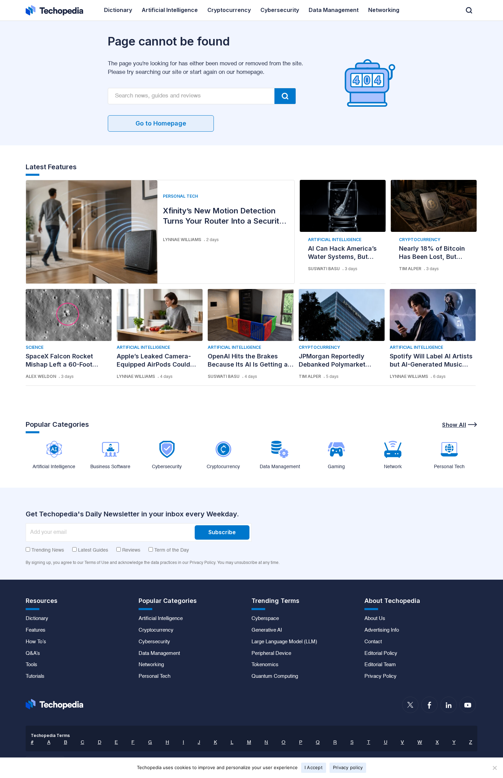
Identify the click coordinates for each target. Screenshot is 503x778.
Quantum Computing (275, 676)
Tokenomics (265, 664)
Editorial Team (380, 664)
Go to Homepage (161, 123)
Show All (454, 424)
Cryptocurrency (419, 239)
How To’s (36, 641)
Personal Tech (180, 196)
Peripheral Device (271, 653)
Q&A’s (33, 653)
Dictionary (37, 618)
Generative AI (267, 630)
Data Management (159, 653)
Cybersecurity (154, 641)
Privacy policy (348, 767)
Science (34, 347)
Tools (31, 664)
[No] (494, 767)
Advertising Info (381, 630)
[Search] (285, 96)
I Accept (314, 767)
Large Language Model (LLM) (284, 641)
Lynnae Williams (182, 239)
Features (36, 630)
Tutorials (35, 676)
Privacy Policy (380, 676)
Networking (151, 664)
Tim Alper (410, 268)
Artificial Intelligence (334, 239)
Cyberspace (265, 618)
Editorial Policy (380, 653)
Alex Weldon (41, 376)
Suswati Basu (324, 268)
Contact (373, 641)
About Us (374, 618)
